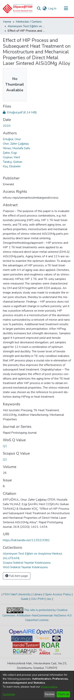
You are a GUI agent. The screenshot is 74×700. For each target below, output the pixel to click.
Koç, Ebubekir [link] (12, 166)
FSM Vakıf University (16, 594)
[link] (20, 112)
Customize (9, 694)
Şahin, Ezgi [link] (10, 153)
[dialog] (37, 685)
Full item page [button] (18, 576)
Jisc (49, 599)
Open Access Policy (58, 594)
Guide (25, 599)
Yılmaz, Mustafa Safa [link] (16, 148)
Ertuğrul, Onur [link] (12, 139)
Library (37, 594)
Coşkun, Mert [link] (11, 157)
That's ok (63, 694)
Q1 (5, 446)
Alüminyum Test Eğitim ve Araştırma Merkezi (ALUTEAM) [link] (27, 26)
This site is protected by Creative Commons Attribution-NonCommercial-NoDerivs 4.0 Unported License (37, 615)
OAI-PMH (37, 599)
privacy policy (49, 686)
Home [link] (7, 22)
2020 (6, 126)
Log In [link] (52, 8)
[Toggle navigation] (66, 8)
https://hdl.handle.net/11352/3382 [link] (26, 540)
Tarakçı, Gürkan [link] (12, 162)
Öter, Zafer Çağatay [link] (16, 144)
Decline (49, 694)
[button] (18, 8)
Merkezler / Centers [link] (29, 22)
